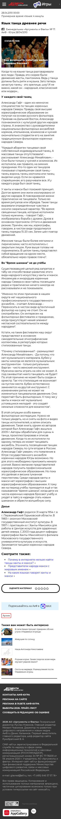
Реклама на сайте (15, 699)
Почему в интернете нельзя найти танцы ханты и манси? (29, 561)
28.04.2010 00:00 (10, 12)
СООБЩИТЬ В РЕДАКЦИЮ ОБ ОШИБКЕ (26, 712)
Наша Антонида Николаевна (29, 649)
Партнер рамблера (29, 804)
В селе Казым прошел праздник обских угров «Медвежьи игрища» (34, 630)
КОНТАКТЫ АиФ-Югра (16, 694)
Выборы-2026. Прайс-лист (20, 708)
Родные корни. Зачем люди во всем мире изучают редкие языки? (35, 660)
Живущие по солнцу (25, 639)
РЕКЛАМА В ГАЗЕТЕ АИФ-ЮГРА (21, 703)
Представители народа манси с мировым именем (27, 568)
